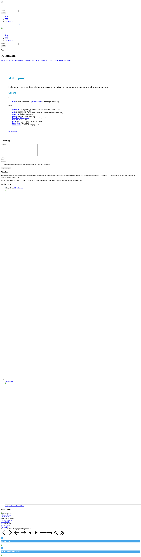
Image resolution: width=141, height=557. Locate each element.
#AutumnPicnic (5, 525)
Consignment (29, 60)
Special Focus (9, 21)
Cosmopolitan (36, 102)
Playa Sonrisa (18, 188)
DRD (35, 60)
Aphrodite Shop (5, 60)
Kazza (61, 60)
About (6, 18)
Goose (56, 60)
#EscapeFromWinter (7, 520)
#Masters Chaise (6, 515)
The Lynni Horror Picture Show (14, 506)
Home (6, 16)
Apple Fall (14, 60)
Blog (6, 19)
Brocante (21, 60)
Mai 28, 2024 (5, 517)
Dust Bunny (41, 60)
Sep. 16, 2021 (5, 527)
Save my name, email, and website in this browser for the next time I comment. (26, 164)
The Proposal (9, 381)
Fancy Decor (49, 60)
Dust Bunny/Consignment (20, 118)
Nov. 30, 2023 (5, 522)
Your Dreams (67, 60)
